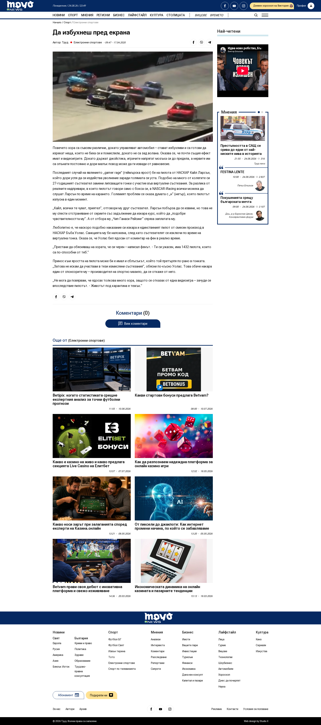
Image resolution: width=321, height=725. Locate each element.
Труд (65, 42)
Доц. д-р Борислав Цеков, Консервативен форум (239, 215)
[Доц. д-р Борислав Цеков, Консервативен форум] (259, 215)
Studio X (264, 721)
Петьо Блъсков (245, 185)
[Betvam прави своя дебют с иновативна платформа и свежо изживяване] (92, 561)
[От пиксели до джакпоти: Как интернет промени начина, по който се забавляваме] (174, 498)
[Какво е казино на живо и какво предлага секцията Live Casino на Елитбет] (92, 436)
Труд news (259, 163)
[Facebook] (225, 6)
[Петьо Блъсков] (259, 185)
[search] (256, 15)
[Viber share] (201, 42)
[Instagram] (244, 6)
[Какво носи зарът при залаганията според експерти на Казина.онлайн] (92, 498)
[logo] (20, 6)
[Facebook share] (193, 42)
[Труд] (158, 618)
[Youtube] (234, 6)
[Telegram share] (209, 42)
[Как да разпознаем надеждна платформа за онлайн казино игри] (174, 436)
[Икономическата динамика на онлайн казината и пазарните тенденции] (174, 561)
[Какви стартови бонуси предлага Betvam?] (174, 370)
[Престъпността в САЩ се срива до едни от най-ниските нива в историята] (243, 128)
